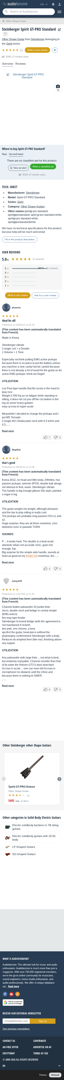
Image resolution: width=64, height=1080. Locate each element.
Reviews (20, 63)
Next (59, 779)
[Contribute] (55, 50)
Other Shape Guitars (33, 206)
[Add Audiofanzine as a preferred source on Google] (13, 1002)
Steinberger (37, 39)
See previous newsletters (16, 1028)
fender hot (31, 555)
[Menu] (59, 11)
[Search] (6, 12)
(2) (21, 50)
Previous (4, 779)
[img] (10, 50)
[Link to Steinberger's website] (58, 29)
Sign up (43, 1021)
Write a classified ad (43, 166)
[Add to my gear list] (5, 33)
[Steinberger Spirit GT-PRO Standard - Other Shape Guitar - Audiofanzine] (15, 4)
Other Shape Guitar (13, 39)
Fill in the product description (20, 239)
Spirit (9, 43)
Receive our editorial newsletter (22, 1013)
